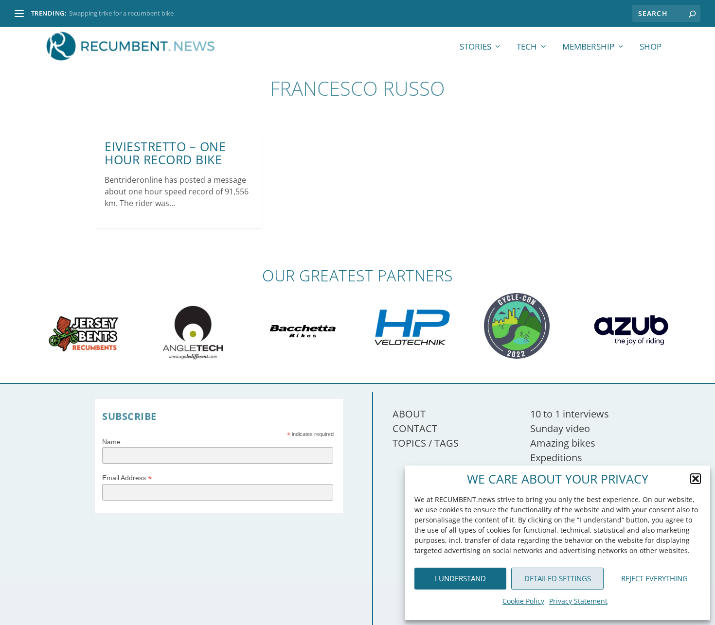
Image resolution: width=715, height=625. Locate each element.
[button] (695, 479)
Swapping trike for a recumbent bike (121, 13)
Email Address (127, 478)
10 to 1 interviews (569, 413)
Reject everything (654, 578)
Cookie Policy (523, 601)
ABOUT (409, 413)
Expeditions (556, 457)
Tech (527, 47)
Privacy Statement (578, 601)
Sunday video (560, 428)
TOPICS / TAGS (426, 443)
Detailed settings (557, 578)
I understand (460, 578)
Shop (650, 47)
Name (111, 442)
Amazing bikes (562, 443)
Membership (588, 47)
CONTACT (415, 428)
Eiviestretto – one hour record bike (165, 153)
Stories (475, 47)
